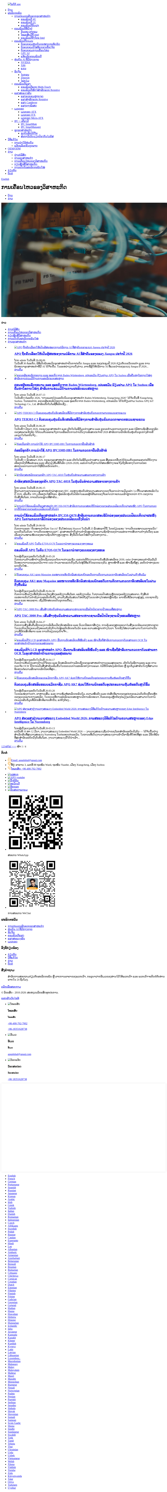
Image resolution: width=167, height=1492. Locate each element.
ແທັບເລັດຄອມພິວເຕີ (31, 56)
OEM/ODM (14, 148)
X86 (23, 65)
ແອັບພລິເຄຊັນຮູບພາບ (26, 145)
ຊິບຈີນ (17, 71)
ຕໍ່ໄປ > (10, 746)
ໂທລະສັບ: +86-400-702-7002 (26, 768)
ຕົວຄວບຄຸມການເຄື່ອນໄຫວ (35, 50)
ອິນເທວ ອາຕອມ (29, 31)
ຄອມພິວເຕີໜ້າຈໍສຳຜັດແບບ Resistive (40, 90)
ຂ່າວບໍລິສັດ (20, 154)
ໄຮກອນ (25, 74)
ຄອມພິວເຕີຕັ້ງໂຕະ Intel (33, 37)
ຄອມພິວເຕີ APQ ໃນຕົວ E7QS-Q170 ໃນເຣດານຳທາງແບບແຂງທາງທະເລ (59, 550)
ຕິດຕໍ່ (10, 173)
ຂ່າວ (10, 151)
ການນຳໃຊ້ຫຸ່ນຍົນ (23, 142)
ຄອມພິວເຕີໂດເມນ (23, 41)
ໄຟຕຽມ (25, 80)
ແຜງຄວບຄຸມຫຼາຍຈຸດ (32, 96)
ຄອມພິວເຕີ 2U (28, 22)
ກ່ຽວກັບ (12, 170)
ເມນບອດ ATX (28, 111)
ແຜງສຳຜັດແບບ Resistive (34, 99)
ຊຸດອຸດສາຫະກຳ (23, 130)
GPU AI (25, 53)
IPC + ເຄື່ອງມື (21, 121)
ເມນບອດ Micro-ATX (32, 118)
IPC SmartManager (31, 127)
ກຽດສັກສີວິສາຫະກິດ (25, 164)
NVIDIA (25, 62)
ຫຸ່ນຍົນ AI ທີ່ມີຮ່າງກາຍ (26, 59)
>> (14, 746)
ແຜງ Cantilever (29, 102)
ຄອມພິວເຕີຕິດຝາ (30, 25)
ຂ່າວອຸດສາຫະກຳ (23, 158)
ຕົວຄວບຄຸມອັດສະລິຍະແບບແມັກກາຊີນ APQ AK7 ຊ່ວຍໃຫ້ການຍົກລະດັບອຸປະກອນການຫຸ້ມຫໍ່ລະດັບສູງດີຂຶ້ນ (82, 684)
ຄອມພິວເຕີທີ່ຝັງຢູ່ (23, 28)
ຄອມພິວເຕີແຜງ (22, 83)
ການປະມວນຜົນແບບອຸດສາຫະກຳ (32, 16)
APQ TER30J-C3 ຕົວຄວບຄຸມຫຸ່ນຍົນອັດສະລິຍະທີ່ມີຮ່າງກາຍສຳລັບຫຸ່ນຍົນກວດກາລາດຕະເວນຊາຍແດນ (79, 419)
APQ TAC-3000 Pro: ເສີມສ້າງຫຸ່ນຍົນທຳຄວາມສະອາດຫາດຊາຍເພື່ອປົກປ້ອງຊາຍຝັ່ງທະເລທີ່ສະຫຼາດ (77, 615)
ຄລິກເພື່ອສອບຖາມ (11, 986)
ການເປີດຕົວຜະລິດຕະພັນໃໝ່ (29, 167)
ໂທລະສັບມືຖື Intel (30, 34)
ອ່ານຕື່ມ (18, 369)
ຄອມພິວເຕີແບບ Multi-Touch (36, 87)
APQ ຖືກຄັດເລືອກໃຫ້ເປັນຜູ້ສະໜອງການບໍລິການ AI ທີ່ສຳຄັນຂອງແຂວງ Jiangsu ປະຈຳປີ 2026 (73, 353)
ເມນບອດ (19, 108)
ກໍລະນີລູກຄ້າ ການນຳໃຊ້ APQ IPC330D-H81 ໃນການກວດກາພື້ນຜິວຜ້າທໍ (60, 450)
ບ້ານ (10, 10)
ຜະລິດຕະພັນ (15, 13)
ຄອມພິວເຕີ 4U (28, 19)
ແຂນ (23, 68)
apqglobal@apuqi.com (19, 1054)
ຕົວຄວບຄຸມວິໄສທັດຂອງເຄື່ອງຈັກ (38, 47)
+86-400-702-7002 (17, 1023)
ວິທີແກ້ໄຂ (13, 139)
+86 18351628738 (17, 1079)
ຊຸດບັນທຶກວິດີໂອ (29, 133)
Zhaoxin (25, 77)
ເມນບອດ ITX (28, 115)
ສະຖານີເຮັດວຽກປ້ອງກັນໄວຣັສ (37, 136)
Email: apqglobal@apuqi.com (26, 760)
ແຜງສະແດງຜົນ (22, 93)
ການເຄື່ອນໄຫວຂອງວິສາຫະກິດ (31, 161)
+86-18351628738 (17, 1029)
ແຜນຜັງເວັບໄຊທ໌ (10, 998)
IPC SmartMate (29, 124)
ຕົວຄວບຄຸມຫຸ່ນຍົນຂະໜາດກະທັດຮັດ (40, 44)
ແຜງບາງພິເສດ (29, 105)
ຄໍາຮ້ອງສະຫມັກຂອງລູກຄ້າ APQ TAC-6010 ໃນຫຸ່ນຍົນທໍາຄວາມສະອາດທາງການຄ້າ (67, 481)
